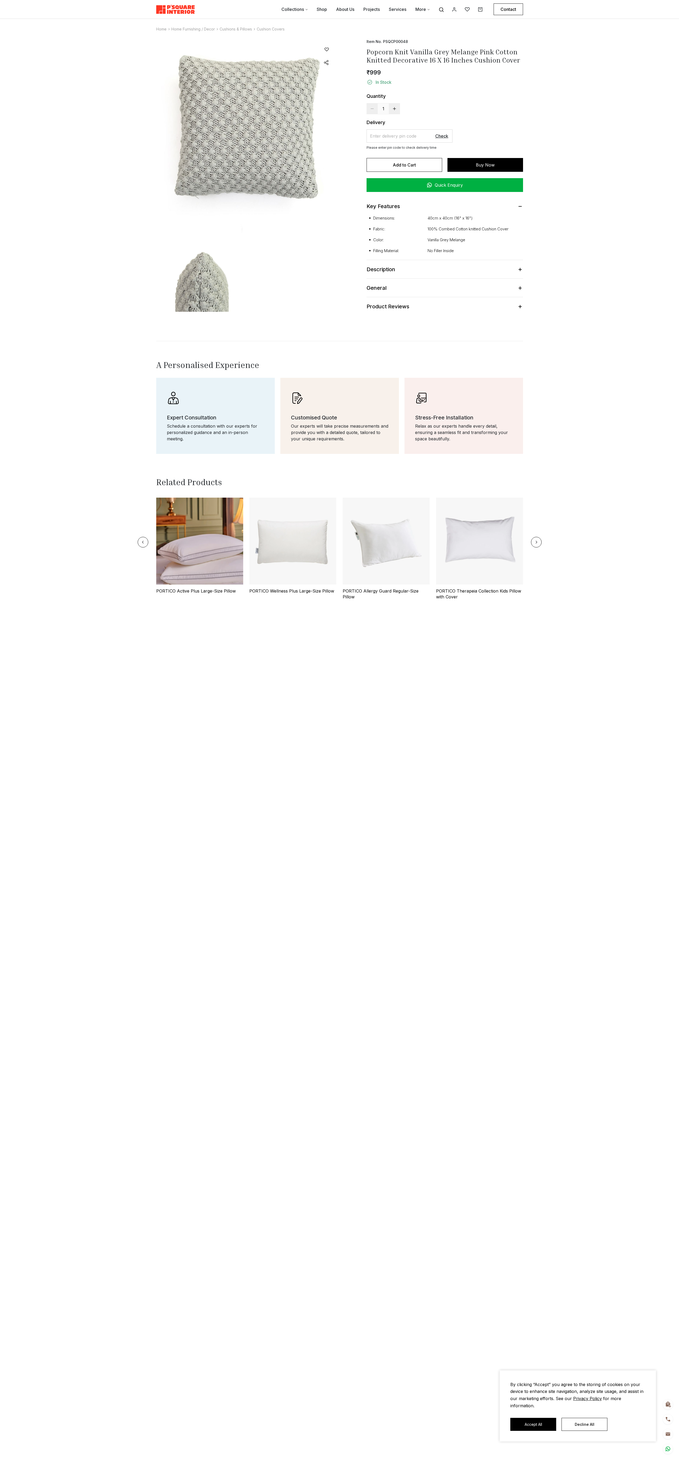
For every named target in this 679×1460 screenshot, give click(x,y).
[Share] (326, 62)
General (377, 288)
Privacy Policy (587, 1398)
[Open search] (441, 9)
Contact (508, 9)
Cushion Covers (271, 29)
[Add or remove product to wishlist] (326, 49)
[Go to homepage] (175, 9)
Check (441, 136)
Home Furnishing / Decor (193, 29)
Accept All (533, 1424)
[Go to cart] (480, 9)
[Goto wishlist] (467, 9)
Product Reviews (388, 306)
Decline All (584, 1424)
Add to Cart (404, 165)
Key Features (383, 206)
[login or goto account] (454, 9)
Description (381, 269)
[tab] (445, 256)
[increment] (394, 108)
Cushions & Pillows (236, 29)
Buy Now (485, 165)
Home (161, 29)
